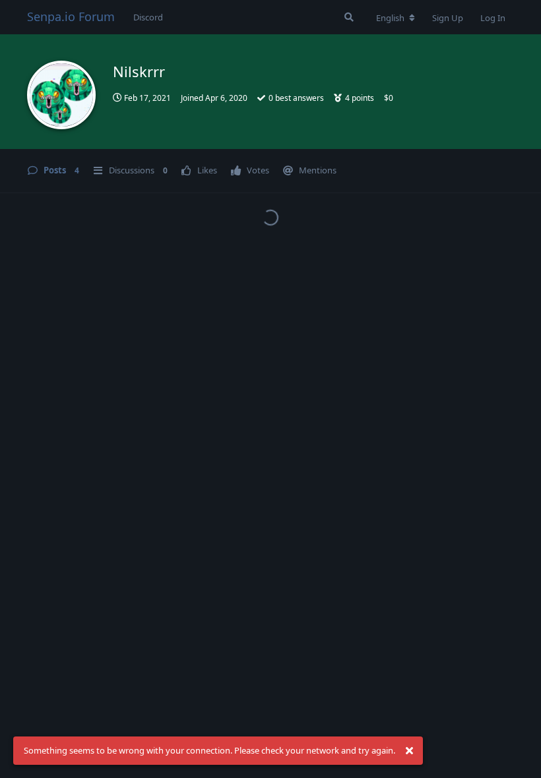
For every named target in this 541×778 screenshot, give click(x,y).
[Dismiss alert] (409, 751)
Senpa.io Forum (71, 16)
